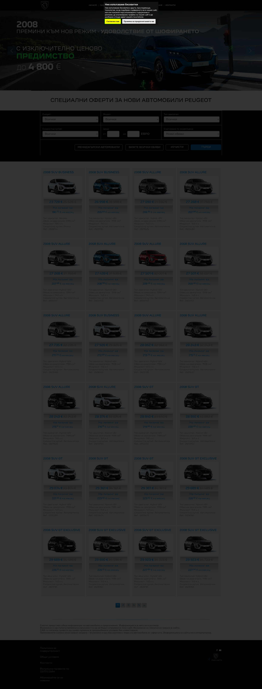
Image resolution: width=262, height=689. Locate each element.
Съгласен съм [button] (112, 21)
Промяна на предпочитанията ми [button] (139, 21)
